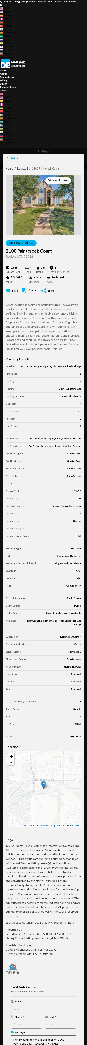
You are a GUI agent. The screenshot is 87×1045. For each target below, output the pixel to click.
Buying (3, 83)
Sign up (4, 56)
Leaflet (30, 825)
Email (52, 1016)
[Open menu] (1, 146)
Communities (7, 87)
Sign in (11, 56)
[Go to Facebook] (1, 5)
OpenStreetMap (46, 825)
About (3, 73)
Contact (4, 90)
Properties (5, 77)
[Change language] (3, 8)
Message (20, 1032)
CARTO (76, 825)
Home (9, 168)
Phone (19, 1016)
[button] (43, 785)
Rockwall (22, 168)
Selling (3, 80)
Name (19, 1001)
